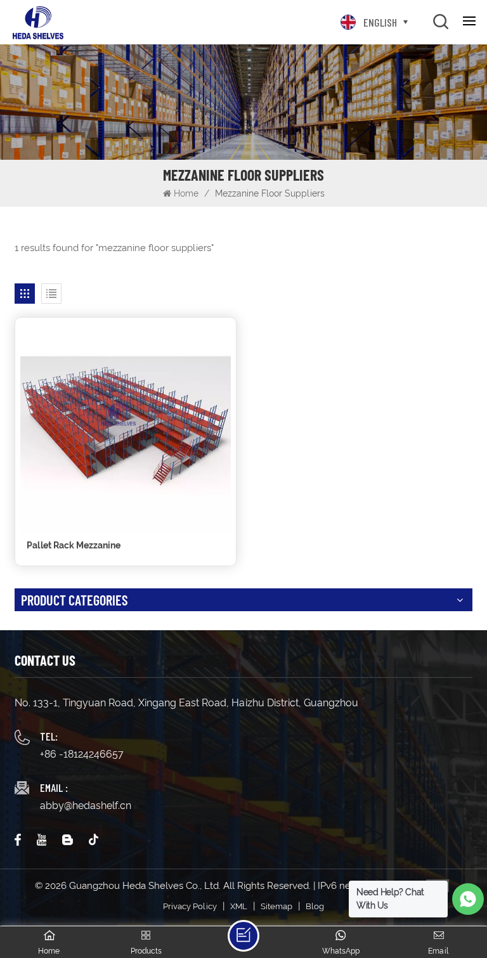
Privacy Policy (190, 906)
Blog (315, 906)
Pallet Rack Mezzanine (73, 545)
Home (186, 193)
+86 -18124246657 (82, 754)
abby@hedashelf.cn (85, 805)
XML (238, 906)
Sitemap (276, 906)
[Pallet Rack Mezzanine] (125, 428)
